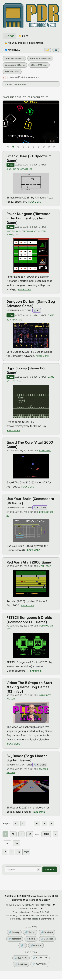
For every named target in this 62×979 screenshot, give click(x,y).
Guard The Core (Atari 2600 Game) (30, 444)
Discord (30, 932)
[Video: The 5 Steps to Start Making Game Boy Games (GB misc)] (31, 712)
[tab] (8, 147)
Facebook (47, 932)
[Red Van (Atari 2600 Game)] (31, 583)
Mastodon (47, 939)
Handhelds (40, 58)
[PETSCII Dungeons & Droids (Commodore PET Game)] (31, 645)
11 (21, 834)
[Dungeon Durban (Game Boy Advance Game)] (31, 335)
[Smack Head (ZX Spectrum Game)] (31, 183)
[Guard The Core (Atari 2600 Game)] (31, 466)
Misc (12, 71)
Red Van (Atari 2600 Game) (29, 562)
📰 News (9, 36)
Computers (15, 65)
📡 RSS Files (21, 964)
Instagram (14, 939)
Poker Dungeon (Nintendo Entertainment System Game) (28, 218)
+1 (11, 851)
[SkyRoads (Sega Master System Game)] (31, 789)
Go (16, 843)
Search (49, 869)
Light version (47, 919)
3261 (46, 834)
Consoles (14, 58)
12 (29, 834)
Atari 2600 (45, 450)
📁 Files (23, 36)
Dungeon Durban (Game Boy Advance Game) (31, 303)
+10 (18, 851)
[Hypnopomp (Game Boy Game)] (31, 401)
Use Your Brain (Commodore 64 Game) (30, 500)
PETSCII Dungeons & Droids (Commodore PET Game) (29, 619)
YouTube (35, 945)
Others (39, 65)
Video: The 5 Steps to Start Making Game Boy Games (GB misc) (29, 687)
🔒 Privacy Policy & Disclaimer (23, 43)
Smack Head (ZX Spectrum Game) (29, 158)
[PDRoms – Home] (31, 15)
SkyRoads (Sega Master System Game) (27, 758)
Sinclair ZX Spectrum (19, 169)
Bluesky (14, 932)
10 (13, 834)
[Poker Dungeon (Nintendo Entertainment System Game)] (31, 255)
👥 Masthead (12, 49)
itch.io (31, 939)
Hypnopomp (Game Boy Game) (27, 370)
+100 (26, 851)
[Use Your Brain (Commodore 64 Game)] (31, 530)
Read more (34, 201)
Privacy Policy (21, 919)
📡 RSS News (21, 958)
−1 (5, 851)
